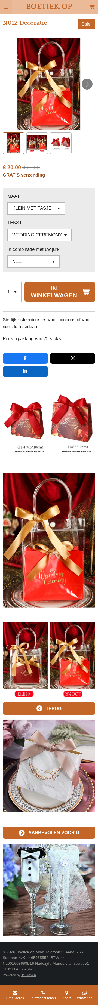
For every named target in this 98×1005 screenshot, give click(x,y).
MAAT (13, 196)
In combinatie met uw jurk (33, 249)
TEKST (14, 222)
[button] (13, 143)
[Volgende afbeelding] (87, 84)
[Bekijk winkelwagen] (92, 7)
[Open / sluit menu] (6, 7)
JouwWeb (28, 975)
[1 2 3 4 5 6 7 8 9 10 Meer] (12, 292)
